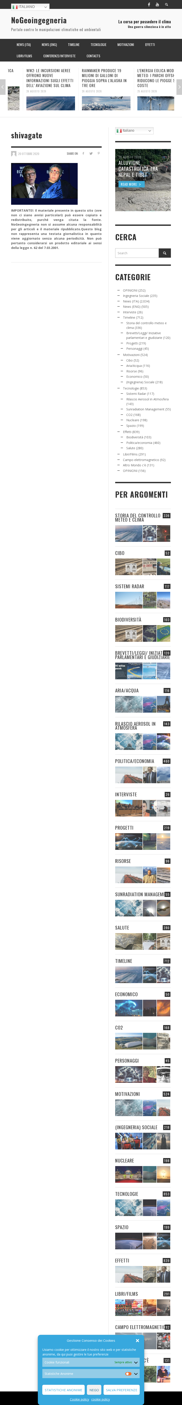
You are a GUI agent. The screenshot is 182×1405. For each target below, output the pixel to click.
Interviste (129, 312)
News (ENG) (131, 306)
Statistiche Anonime (63, 1390)
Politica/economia (139, 443)
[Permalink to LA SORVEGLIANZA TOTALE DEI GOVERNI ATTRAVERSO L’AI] (149, 1141)
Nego (94, 1390)
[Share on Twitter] (91, 153)
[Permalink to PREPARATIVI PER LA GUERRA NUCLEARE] (128, 1174)
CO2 (129, 415)
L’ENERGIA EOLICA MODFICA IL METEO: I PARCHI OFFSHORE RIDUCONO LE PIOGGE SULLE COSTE (146, 78)
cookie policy (100, 1399)
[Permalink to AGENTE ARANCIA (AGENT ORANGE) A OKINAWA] (128, 941)
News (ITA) (131, 301)
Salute (130, 448)
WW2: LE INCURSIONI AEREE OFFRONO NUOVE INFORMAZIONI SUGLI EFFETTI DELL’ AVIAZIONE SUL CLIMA (34, 78)
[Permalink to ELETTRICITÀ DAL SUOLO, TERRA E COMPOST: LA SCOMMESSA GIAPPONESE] (163, 1374)
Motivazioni (131, 355)
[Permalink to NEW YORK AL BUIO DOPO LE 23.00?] (149, 1008)
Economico (134, 376)
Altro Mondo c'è (134, 465)
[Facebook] (149, 4)
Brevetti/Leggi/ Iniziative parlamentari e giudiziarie (142, 654)
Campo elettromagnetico (141, 460)
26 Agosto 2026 (21, 91)
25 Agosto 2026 (132, 91)
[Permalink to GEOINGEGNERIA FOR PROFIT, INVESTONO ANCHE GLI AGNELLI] (163, 1008)
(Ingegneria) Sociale (140, 382)
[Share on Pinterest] (99, 153)
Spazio (131, 425)
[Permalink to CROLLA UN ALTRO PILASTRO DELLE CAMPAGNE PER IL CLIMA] (163, 1041)
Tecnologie (131, 388)
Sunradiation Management (145, 409)
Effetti (127, 432)
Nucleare (132, 420)
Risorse (131, 371)
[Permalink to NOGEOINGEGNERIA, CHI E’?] (128, 808)
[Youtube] (157, 4)
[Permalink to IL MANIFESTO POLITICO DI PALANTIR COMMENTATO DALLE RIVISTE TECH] (163, 1141)
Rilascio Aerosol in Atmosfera (147, 399)
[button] (137, 1340)
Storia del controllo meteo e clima (137, 517)
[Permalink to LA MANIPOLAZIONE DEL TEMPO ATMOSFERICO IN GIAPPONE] (163, 533)
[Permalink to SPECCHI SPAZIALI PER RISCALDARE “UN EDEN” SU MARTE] (149, 1241)
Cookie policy (79, 1399)
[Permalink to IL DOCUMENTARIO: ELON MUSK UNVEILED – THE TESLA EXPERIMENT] (163, 1307)
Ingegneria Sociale (136, 296)
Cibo (129, 360)
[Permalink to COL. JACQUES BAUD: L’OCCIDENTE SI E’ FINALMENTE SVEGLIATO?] (149, 808)
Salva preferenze (121, 1390)
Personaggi (134, 348)
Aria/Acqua (134, 366)
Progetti (132, 343)
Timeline (129, 317)
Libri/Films (130, 454)
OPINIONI (130, 290)
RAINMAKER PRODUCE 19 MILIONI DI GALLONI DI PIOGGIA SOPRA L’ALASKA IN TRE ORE (89, 78)
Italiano (26, 7)
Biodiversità (134, 437)
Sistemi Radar (136, 393)
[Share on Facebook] (83, 153)
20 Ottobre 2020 (28, 153)
